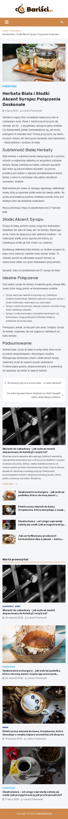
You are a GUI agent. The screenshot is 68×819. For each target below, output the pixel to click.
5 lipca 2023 (11, 110)
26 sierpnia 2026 (14, 617)
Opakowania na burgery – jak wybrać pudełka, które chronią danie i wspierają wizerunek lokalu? (41, 495)
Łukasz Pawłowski (32, 110)
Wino (17, 606)
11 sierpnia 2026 (13, 738)
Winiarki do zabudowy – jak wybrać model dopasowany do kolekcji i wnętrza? (28, 450)
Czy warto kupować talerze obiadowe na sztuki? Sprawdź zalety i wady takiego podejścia (33, 395)
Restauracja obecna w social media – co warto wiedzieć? (35, 383)
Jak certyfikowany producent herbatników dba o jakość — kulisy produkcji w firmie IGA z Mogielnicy (40, 539)
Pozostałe (9, 86)
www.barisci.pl (43, 813)
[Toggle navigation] (6, 22)
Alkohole (8, 606)
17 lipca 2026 (12, 799)
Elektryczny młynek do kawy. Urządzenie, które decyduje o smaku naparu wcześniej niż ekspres (41, 510)
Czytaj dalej (8, 483)
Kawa (5, 727)
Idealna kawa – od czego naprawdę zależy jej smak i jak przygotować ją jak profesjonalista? (41, 524)
